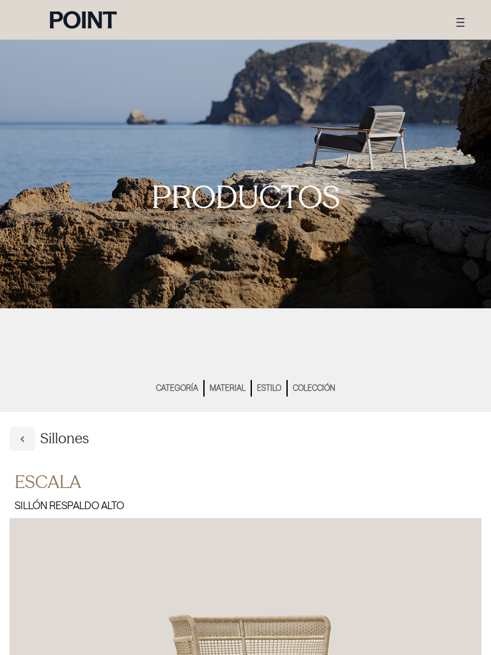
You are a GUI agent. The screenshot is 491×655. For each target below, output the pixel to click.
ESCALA (48, 482)
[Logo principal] (83, 20)
